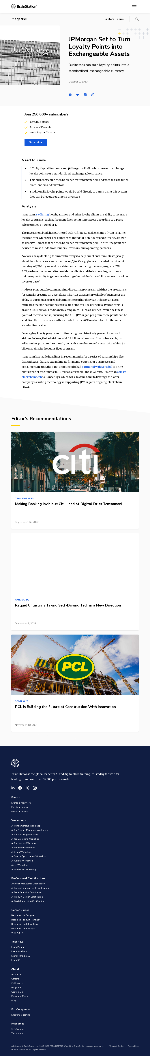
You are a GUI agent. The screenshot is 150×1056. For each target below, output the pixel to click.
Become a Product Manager (25, 919)
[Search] (137, 19)
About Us (16, 974)
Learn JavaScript (19, 951)
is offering (42, 214)
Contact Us (17, 991)
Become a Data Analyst (23, 928)
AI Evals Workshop (21, 852)
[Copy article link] (93, 94)
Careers (15, 978)
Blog (13, 1000)
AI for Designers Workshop (25, 838)
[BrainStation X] (27, 788)
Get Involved (17, 983)
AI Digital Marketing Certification (27, 901)
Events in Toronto (20, 811)
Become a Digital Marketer (24, 924)
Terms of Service (116, 1046)
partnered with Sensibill (97, 366)
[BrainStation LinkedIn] (13, 787)
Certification (17, 1029)
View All (15, 932)
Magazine (16, 987)
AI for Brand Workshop (23, 847)
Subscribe (35, 142)
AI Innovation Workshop (24, 869)
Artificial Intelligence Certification (28, 883)
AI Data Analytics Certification (26, 892)
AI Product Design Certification (27, 896)
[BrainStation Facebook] (20, 788)
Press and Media (19, 996)
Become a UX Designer (23, 915)
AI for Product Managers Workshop (29, 830)
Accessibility (133, 1046)
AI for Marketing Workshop (25, 834)
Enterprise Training (20, 1014)
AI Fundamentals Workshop (26, 825)
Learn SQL (16, 960)
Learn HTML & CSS (20, 955)
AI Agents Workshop (22, 860)
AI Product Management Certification (30, 888)
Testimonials (18, 1033)
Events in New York (21, 802)
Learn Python (18, 947)
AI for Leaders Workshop (24, 843)
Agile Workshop (19, 865)
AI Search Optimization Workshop (28, 856)
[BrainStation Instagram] (35, 788)
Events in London (20, 807)
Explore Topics (114, 19)
